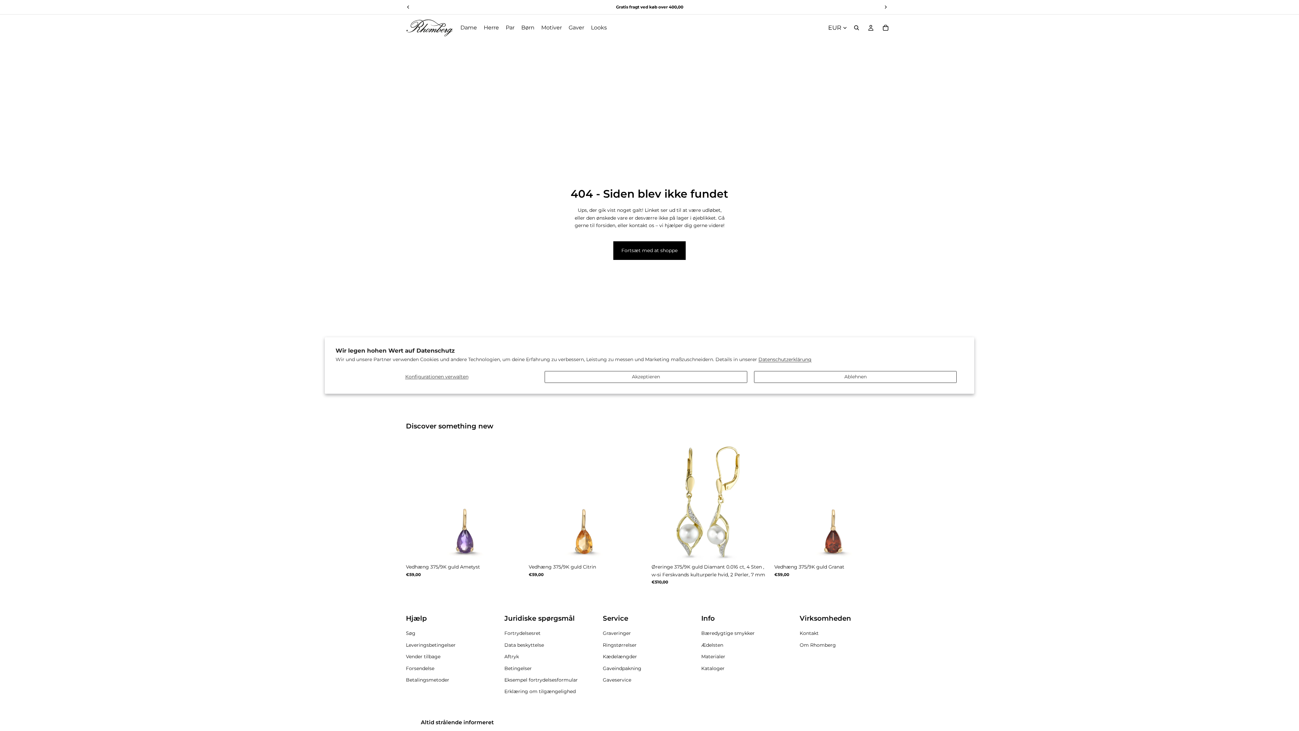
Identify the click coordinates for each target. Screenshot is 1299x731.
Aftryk (511, 657)
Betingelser (518, 668)
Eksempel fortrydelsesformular (541, 680)
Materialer (713, 657)
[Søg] (856, 27)
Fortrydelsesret (522, 633)
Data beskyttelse (524, 645)
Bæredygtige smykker (728, 633)
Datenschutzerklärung (785, 360)
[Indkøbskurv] (885, 27)
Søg (410, 633)
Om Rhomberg (818, 645)
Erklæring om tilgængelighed (540, 691)
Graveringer (617, 633)
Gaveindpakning (622, 668)
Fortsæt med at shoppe (649, 250)
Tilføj (765, 550)
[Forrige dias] (416, 501)
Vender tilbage (423, 657)
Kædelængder (620, 657)
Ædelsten (712, 645)
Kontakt (809, 633)
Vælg (642, 550)
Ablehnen (855, 377)
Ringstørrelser (620, 645)
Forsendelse (420, 668)
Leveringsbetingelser (431, 645)
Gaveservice (617, 680)
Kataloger (713, 668)
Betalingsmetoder (427, 680)
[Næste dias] (514, 501)
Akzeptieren (646, 377)
